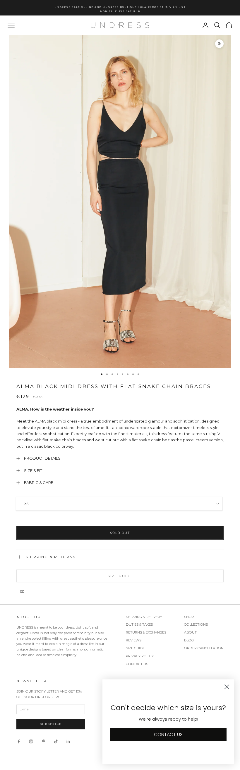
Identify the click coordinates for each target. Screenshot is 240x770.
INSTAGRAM (159, 441)
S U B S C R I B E (177, 407)
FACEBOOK (180, 441)
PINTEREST (197, 441)
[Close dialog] (229, 322)
